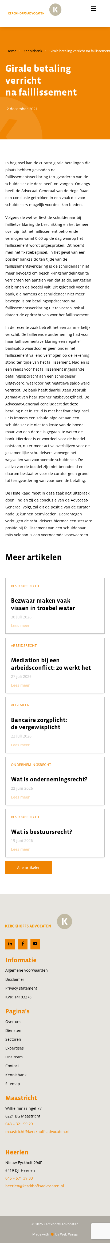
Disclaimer (14, 979)
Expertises (14, 1048)
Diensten (13, 1030)
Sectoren (13, 1039)
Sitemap (12, 1083)
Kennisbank (32, 50)
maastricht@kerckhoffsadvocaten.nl (37, 1131)
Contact (12, 1065)
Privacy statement (21, 988)
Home (11, 50)
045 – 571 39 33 (19, 1178)
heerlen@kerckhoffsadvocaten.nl (34, 1185)
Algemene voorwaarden (26, 970)
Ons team (14, 1056)
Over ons (13, 1021)
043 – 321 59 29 (19, 1123)
